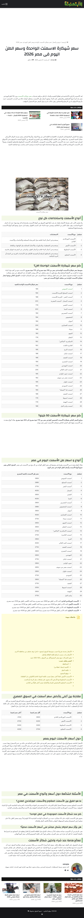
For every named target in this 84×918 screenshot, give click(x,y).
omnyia (53, 60)
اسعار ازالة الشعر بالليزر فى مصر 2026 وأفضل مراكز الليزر (31, 896)
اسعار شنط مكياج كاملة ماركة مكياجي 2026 (12, 896)
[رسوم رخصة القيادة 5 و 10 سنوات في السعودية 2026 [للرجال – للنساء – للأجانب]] (34, 115)
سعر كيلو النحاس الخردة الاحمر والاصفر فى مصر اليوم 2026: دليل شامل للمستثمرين (73, 898)
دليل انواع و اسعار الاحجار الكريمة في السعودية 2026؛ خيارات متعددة (58, 114)
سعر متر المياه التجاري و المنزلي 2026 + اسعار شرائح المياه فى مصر (53, 897)
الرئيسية (64, 42)
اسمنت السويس (67, 289)
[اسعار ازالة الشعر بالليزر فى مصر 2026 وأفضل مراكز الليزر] (31, 888)
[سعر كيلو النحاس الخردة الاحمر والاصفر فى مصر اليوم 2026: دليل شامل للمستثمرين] (73, 888)
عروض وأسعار (57, 42)
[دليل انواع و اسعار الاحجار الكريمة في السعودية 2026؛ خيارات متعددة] (76, 115)
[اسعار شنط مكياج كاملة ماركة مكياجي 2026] (10, 888)
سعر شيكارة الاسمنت (25, 96)
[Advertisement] (42, 24)
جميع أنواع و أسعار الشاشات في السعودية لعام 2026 (59, 126)
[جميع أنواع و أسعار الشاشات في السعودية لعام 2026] (76, 127)
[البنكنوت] (73, 4)
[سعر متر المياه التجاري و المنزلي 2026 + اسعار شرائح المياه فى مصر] (52, 888)
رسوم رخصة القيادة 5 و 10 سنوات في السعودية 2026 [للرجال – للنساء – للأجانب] (16, 115)
